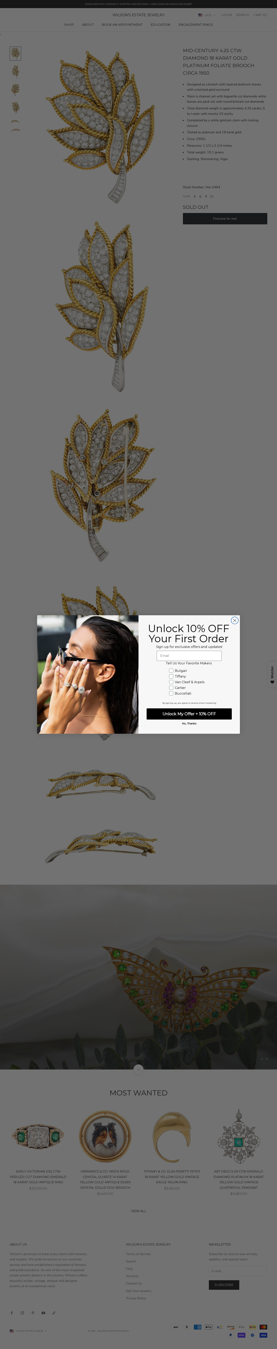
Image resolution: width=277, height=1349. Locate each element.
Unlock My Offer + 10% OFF (189, 713)
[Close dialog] (234, 620)
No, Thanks (189, 723)
